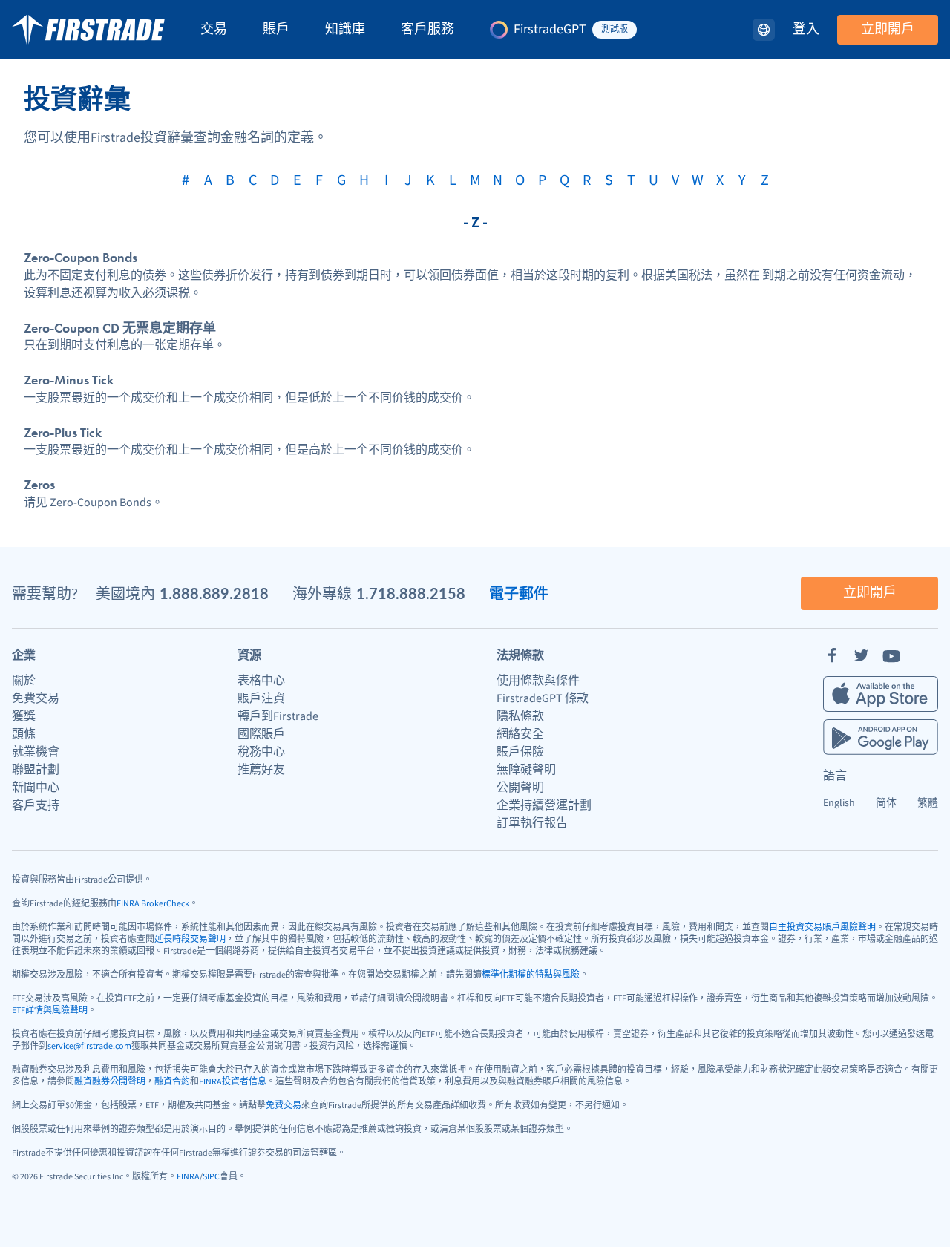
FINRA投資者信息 (232, 1082)
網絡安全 (520, 734)
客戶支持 (35, 805)
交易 (213, 30)
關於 (24, 680)
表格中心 (261, 680)
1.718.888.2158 (410, 593)
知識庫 (345, 30)
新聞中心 (35, 787)
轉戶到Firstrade (278, 716)
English (839, 803)
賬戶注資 (261, 698)
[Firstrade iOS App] (880, 694)
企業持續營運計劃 (544, 805)
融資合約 (172, 1082)
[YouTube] (891, 655)
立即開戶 (887, 29)
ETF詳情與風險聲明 (50, 1010)
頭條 (24, 734)
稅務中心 (261, 752)
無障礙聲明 (526, 770)
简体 (886, 803)
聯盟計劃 (35, 770)
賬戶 (276, 30)
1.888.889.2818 (214, 593)
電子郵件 (518, 593)
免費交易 (35, 698)
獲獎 (24, 716)
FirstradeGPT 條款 (543, 698)
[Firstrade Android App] (880, 737)
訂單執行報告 (532, 823)
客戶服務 (427, 30)
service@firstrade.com (89, 1046)
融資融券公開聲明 (109, 1082)
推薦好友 (261, 770)
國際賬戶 (261, 734)
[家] (88, 29)
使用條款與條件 (538, 680)
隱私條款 (520, 716)
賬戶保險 (520, 752)
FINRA (188, 1177)
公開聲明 (520, 787)
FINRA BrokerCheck (153, 903)
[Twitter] (862, 655)
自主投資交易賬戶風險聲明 (822, 927)
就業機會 (35, 752)
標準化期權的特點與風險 (531, 975)
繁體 (927, 803)
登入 (806, 30)
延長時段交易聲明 (190, 939)
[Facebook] (832, 655)
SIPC (211, 1177)
